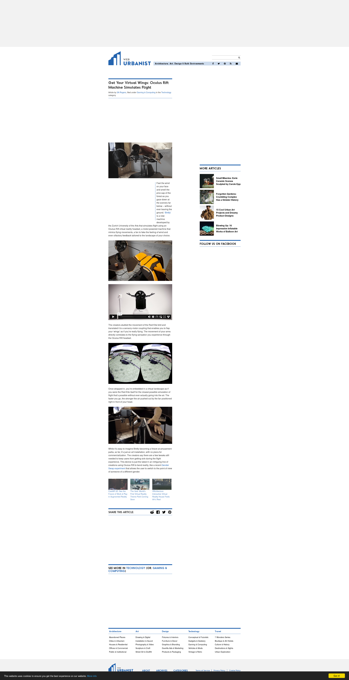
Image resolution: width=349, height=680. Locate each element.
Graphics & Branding (171, 644)
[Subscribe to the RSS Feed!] (231, 63)
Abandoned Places (117, 637)
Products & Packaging (171, 651)
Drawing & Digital (143, 637)
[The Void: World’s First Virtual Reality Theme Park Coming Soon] (140, 484)
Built (187, 63)
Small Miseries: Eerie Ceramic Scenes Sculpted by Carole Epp (228, 180)
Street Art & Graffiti (144, 651)
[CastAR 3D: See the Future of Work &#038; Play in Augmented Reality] (118, 484)
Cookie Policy (235, 670)
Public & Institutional (117, 651)
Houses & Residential (118, 644)
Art (171, 63)
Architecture (161, 63)
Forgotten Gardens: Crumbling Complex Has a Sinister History (227, 196)
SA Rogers (121, 92)
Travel (218, 631)
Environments (197, 63)
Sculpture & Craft (143, 648)
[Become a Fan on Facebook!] (213, 63)
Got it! (337, 675)
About (146, 670)
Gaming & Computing (146, 92)
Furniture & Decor (169, 641)
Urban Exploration (222, 651)
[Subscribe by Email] (237, 63)
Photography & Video (145, 644)
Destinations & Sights (224, 648)
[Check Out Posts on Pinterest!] (225, 63)
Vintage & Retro (195, 651)
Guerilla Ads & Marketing (172, 648)
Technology (166, 92)
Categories (180, 670)
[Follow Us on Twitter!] (219, 63)
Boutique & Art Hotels (224, 641)
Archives (161, 670)
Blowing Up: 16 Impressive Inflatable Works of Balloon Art (227, 228)
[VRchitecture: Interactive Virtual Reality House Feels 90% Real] (162, 484)
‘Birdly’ (167, 212)
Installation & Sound (144, 641)
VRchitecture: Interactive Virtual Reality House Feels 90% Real (161, 495)
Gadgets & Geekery (196, 641)
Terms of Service (203, 670)
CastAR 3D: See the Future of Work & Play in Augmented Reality (117, 494)
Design (178, 63)
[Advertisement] (174, 23)
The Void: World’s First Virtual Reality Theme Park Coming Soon (139, 495)
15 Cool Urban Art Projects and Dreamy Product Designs (227, 212)
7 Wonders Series (222, 637)
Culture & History (222, 644)
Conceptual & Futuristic (198, 637)
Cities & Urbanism (116, 641)
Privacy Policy (219, 670)
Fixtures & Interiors (170, 637)
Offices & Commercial (118, 648)
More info (92, 676)
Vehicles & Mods (195, 648)
